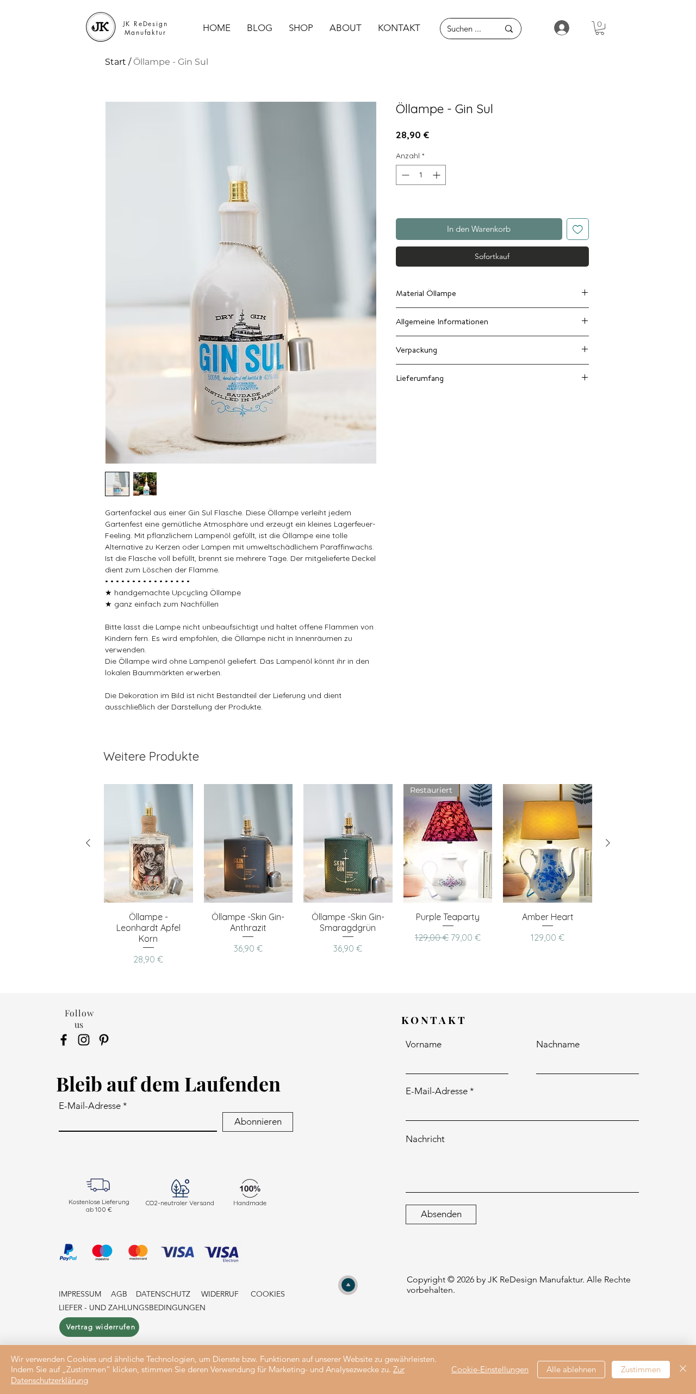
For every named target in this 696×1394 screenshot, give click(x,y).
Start (115, 62)
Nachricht (425, 1139)
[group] (348, 879)
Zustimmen (641, 1369)
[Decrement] (404, 174)
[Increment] (437, 174)
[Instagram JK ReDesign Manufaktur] (83, 1039)
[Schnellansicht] (148, 843)
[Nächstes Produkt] (607, 842)
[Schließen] (682, 1370)
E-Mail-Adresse (90, 1106)
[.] (557, 28)
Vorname (424, 1044)
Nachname (558, 1044)
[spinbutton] (421, 174)
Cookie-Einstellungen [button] (490, 1369)
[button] (600, 28)
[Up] (348, 1285)
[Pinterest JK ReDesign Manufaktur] (103, 1039)
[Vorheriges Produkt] (88, 842)
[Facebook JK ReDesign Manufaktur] (63, 1039)
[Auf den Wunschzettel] (578, 229)
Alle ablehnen (571, 1369)
